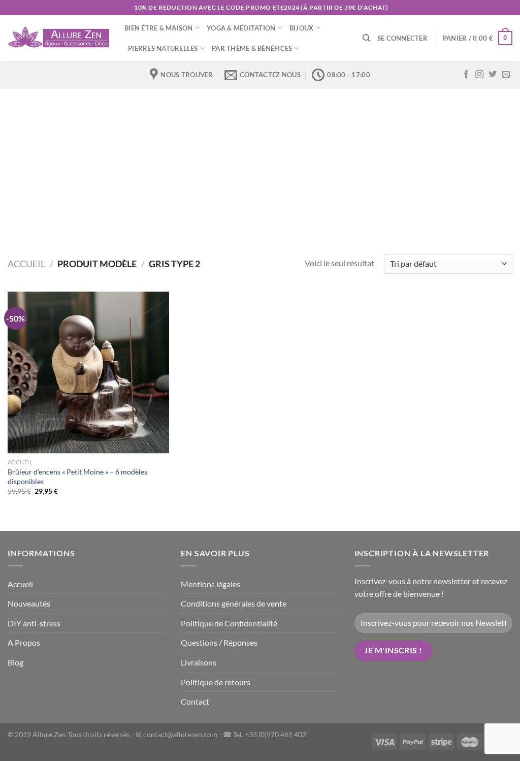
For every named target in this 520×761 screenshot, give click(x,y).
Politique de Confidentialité (229, 623)
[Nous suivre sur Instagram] (479, 74)
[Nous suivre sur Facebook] (466, 74)
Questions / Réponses (219, 642)
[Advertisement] (260, 165)
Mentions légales (210, 584)
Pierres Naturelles (163, 48)
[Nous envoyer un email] (506, 74)
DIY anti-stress (34, 623)
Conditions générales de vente (233, 603)
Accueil (26, 263)
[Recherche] (366, 38)
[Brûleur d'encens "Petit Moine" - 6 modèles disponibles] (88, 373)
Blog (15, 662)
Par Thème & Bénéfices (252, 48)
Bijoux (301, 28)
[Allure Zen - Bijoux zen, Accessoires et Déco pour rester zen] (58, 38)
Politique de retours (215, 682)
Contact (195, 701)
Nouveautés (29, 603)
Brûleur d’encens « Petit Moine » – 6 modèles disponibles (77, 476)
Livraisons (198, 662)
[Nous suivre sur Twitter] (493, 74)
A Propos (24, 642)
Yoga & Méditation (241, 28)
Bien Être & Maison (158, 28)
